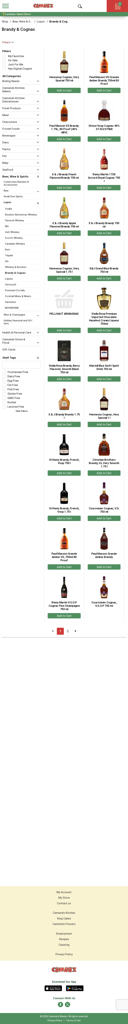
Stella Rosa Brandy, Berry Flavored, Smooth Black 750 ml (64, 369)
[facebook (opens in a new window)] (60, 1005)
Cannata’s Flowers (64, 924)
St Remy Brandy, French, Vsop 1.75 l (64, 510)
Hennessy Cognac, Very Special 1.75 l (64, 270)
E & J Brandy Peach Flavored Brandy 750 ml (64, 176)
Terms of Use (73, 1020)
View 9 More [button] (22, 411)
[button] (37, 81)
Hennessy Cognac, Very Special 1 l (104, 416)
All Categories (11, 76)
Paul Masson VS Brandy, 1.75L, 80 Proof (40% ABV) (64, 129)
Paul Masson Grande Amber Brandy (104, 555)
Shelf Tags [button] (9, 357)
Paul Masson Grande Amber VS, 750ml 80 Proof (64, 557)
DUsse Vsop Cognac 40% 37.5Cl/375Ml (104, 127)
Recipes (64, 939)
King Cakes (64, 918)
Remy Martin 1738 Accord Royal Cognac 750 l (104, 178)
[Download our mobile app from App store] (53, 988)
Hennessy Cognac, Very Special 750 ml (64, 78)
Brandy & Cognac (60, 21)
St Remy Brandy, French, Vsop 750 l (64, 461)
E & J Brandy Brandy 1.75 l (64, 416)
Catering (64, 944)
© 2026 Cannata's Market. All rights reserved (64, 1016)
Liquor (41, 21)
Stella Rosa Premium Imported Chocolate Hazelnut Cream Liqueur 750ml (104, 318)
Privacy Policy (64, 954)
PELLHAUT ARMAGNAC (64, 313)
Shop (5, 21)
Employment (64, 933)
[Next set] (75, 631)
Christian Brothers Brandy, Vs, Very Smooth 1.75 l (104, 463)
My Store (64, 897)
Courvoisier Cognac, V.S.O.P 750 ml (104, 604)
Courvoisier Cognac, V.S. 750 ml (104, 510)
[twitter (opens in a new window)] (67, 1005)
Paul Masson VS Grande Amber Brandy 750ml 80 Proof (104, 80)
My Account (64, 892)
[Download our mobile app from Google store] (75, 988)
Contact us (64, 903)
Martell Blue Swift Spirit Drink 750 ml (104, 367)
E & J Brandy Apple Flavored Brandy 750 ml (64, 224)
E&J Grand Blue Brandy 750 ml (104, 270)
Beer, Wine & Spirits (24, 21)
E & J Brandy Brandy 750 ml (104, 224)
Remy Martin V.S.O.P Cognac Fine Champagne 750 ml (64, 606)
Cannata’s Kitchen (64, 912)
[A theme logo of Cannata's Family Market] (43, 6)
